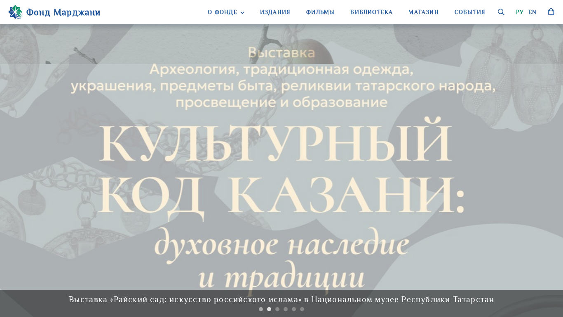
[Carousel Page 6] (302, 309)
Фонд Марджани (63, 12)
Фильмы (320, 12)
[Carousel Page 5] (294, 309)
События (470, 12)
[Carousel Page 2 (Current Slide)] (269, 309)
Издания (275, 12)
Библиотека (371, 12)
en (532, 12)
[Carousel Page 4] (286, 309)
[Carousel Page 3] (277, 309)
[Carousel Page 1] (261, 309)
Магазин (423, 12)
